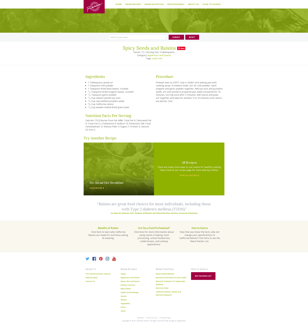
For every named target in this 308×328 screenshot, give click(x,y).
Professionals (175, 4)
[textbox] (137, 37)
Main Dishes (126, 288)
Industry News (91, 277)
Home (118, 4)
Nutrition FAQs (162, 288)
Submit (176, 37)
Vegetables (125, 303)
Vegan (123, 274)
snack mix (157, 58)
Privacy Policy (165, 318)
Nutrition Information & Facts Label (171, 277)
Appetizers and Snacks (159, 55)
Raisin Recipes (133, 4)
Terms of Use (152, 318)
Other (123, 311)
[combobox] (137, 37)
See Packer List (203, 276)
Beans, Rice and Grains (130, 281)
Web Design (169, 321)
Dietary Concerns (128, 285)
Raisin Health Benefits (165, 274)
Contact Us (90, 281)
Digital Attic (181, 321)
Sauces (123, 296)
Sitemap (140, 318)
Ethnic (123, 307)
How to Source (212, 4)
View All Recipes (188, 175)
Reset (192, 37)
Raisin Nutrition (154, 4)
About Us (193, 4)
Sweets (124, 300)
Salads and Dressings (129, 292)
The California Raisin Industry (98, 274)
